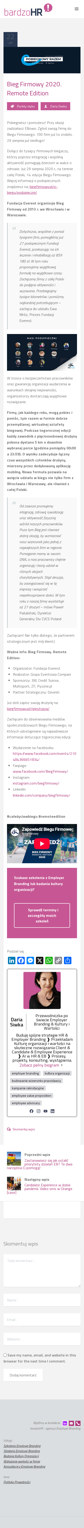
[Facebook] (31, 1111)
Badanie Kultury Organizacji (21, 1455)
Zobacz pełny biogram (39, 1065)
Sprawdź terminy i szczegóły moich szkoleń (43, 915)
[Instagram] (38, 1111)
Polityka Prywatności (17, 1481)
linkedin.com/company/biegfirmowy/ (41, 795)
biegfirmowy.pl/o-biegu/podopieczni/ (32, 189)
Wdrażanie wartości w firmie (22, 1461)
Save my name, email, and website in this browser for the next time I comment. (40, 1358)
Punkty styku (26, 106)
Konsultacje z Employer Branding (24, 1466)
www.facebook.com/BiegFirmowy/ (40, 771)
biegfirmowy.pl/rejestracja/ (28, 708)
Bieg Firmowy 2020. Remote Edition (34, 88)
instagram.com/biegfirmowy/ (36, 783)
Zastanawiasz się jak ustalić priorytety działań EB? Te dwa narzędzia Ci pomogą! (39, 1161)
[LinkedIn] (52, 1111)
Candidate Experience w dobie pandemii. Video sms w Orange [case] (39, 1186)
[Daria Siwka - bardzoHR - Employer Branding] (28, 9)
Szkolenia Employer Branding (22, 1445)
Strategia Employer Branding (22, 1450)
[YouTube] (45, 1111)
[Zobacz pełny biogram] (62, 1065)
